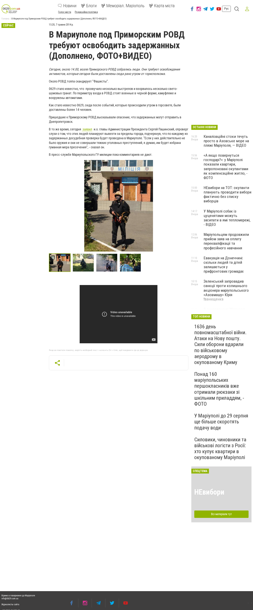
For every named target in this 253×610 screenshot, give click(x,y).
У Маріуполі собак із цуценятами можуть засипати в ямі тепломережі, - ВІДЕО (227, 218)
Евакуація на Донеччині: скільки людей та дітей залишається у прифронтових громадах (224, 265)
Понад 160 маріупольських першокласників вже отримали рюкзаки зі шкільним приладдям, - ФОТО (219, 389)
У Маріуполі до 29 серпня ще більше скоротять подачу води (221, 422)
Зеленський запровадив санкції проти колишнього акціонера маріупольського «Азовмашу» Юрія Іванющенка (226, 290)
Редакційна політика (86, 12)
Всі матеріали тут (221, 514)
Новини (69, 6)
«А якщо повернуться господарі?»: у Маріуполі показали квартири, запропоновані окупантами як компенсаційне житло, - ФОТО (226, 166)
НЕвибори (209, 492)
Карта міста (164, 6)
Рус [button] (226, 8)
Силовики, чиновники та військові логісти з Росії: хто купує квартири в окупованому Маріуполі (220, 449)
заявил (87, 129)
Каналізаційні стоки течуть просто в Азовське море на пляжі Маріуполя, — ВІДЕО (226, 141)
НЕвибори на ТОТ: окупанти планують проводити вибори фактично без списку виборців (227, 194)
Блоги (91, 6)
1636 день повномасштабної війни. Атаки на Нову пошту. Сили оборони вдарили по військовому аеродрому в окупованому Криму (220, 344)
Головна (5, 18)
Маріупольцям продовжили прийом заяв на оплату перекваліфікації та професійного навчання (226, 241)
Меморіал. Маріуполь (125, 6)
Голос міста (64, 12)
